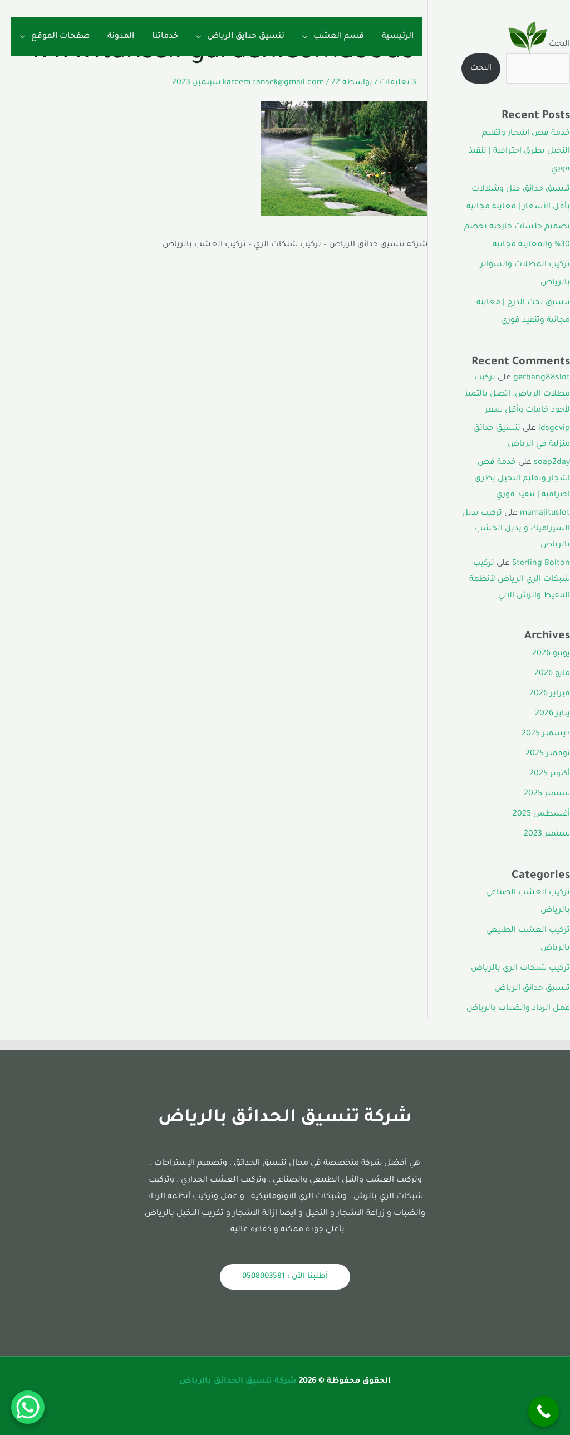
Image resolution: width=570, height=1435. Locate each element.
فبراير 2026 (549, 694)
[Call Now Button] (543, 1411)
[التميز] (527, 37)
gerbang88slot (541, 378)
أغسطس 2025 (541, 814)
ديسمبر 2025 (546, 734)
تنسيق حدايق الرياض (245, 36)
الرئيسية (398, 36)
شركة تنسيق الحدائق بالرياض (238, 1381)
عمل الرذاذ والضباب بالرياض (518, 1008)
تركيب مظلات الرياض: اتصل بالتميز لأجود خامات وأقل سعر (517, 394)
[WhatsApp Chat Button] (28, 1407)
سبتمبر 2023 (547, 834)
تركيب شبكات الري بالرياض (520, 968)
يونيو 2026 (551, 654)
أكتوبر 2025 (549, 774)
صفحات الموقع (60, 36)
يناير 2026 (552, 714)
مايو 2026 (552, 674)
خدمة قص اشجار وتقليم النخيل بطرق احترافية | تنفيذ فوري (519, 151)
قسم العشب (338, 36)
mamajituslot (545, 513)
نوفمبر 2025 (547, 754)
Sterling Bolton (541, 563)
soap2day (552, 462)
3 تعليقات (398, 83)
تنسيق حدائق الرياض (532, 988)
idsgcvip (554, 428)
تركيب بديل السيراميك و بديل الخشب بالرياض (516, 529)
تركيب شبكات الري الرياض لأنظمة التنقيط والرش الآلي (519, 580)
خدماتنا (165, 36)
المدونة (120, 36)
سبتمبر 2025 (547, 794)
